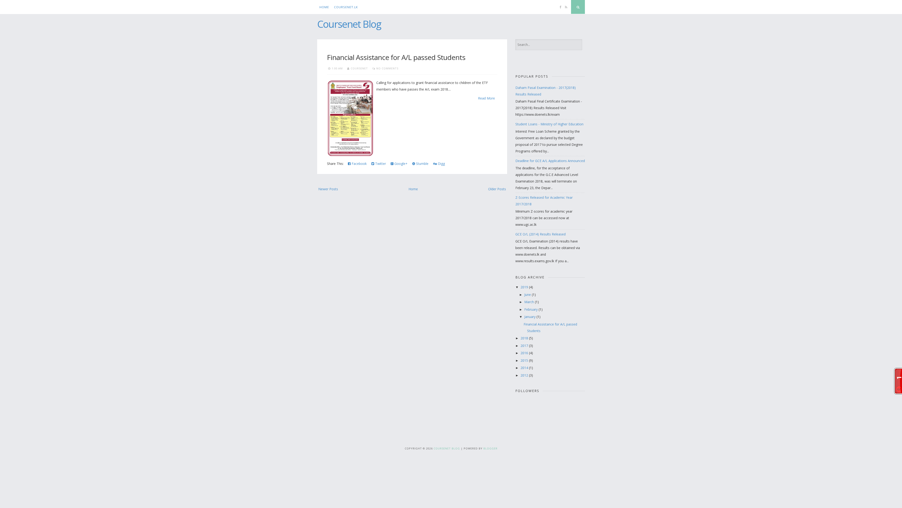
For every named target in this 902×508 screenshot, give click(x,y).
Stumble (421, 163)
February (531, 309)
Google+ (400, 163)
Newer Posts (328, 189)
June (528, 294)
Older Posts (497, 189)
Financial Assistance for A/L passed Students (396, 57)
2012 (525, 375)
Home (324, 7)
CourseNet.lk (346, 7)
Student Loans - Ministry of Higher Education (549, 124)
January (530, 316)
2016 (525, 353)
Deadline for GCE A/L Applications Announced (550, 161)
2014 (525, 367)
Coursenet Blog (349, 24)
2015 (525, 360)
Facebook (359, 163)
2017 (525, 345)
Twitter (380, 163)
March (529, 302)
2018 (525, 338)
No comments (387, 68)
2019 (525, 287)
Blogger (490, 448)
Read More (486, 98)
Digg (441, 163)
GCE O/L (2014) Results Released (540, 234)
